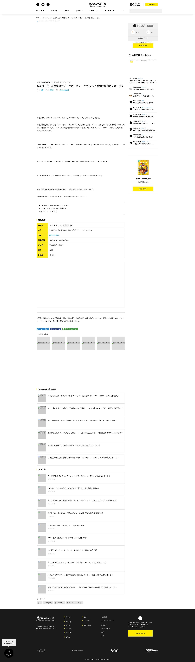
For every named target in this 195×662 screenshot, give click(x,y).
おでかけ (79, 10)
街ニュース (40, 10)
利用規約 (104, 625)
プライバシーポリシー (107, 621)
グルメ (66, 10)
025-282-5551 (54, 235)
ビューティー (109, 10)
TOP (37, 18)
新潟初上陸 (48, 603)
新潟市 (52, 90)
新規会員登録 (151, 4)
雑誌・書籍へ (143, 189)
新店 (39, 603)
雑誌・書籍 (87, 625)
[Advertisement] (81, 100)
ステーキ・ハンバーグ (74, 603)
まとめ (68, 637)
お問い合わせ (105, 629)
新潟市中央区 (59, 603)
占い (123, 10)
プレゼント (94, 10)
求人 (102, 632)
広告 (102, 635)
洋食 (42, 90)
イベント (54, 10)
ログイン (150, 25)
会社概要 (104, 617)
